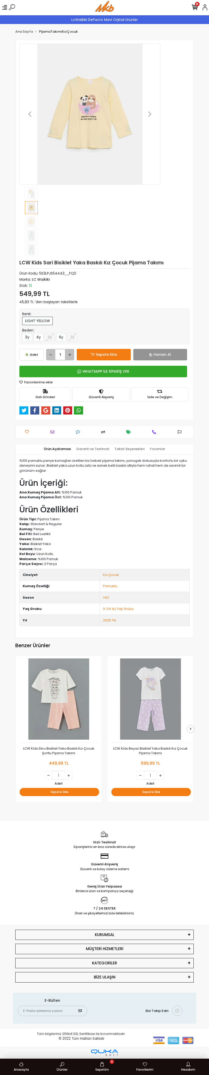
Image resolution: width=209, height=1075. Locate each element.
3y (27, 337)
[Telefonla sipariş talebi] (155, 432)
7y (72, 337)
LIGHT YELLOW (37, 320)
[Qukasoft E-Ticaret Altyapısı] (104, 1052)
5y (50, 337)
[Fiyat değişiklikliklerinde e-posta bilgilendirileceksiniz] (130, 432)
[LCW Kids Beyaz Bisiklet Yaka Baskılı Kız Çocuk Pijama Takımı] (150, 700)
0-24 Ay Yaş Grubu (118, 608)
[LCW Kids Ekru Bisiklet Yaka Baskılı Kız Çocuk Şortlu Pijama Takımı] (58, 700)
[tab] (57, 449)
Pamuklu (110, 586)
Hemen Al (162, 354)
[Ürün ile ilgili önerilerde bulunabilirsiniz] (180, 432)
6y (61, 337)
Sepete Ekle (106, 354)
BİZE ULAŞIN (104, 977)
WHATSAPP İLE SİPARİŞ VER (106, 371)
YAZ (106, 597)
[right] (190, 729)
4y (38, 337)
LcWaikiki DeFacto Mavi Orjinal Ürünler (104, 19)
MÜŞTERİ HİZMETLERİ (104, 948)
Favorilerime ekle (38, 382)
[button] (30, 114)
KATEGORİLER (104, 963)
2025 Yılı (109, 620)
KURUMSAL (104, 934)
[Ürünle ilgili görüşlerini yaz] (79, 432)
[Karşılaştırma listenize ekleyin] (104, 432)
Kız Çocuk (111, 574)
